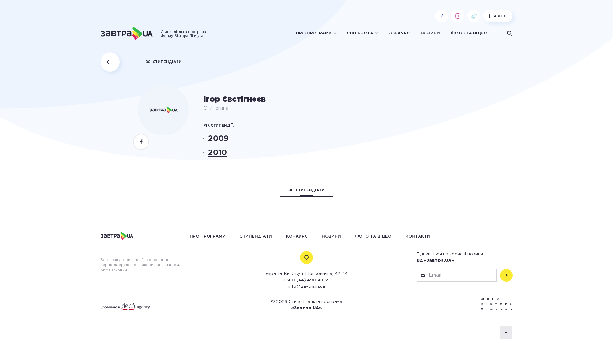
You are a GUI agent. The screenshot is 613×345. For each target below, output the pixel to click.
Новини (430, 33)
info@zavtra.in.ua (306, 286)
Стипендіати (255, 236)
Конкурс (399, 33)
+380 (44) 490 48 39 (307, 280)
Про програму (314, 33)
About (500, 16)
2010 (217, 152)
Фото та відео (469, 33)
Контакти (417, 236)
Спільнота (360, 33)
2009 (218, 138)
